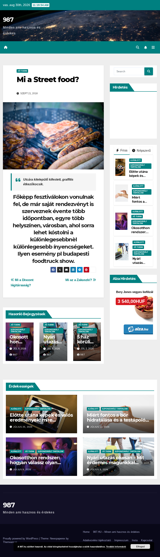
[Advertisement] (137, 115)
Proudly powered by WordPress (21, 538)
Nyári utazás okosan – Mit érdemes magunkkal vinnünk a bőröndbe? (115, 462)
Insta (135, 540)
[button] (137, 47)
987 (8, 19)
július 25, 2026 (22, 427)
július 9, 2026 (22, 469)
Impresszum (121, 540)
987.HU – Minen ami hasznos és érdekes (116, 531)
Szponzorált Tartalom (18, 331)
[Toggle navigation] (153, 47)
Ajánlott (135, 160)
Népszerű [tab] (143, 150)
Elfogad (140, 546)
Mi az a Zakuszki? (79, 280)
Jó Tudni (22, 71)
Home (86, 531)
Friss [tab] (123, 150)
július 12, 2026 (99, 427)
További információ (116, 546)
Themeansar (10, 542)
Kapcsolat (146, 540)
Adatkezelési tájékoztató (97, 540)
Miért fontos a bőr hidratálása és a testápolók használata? (117, 420)
